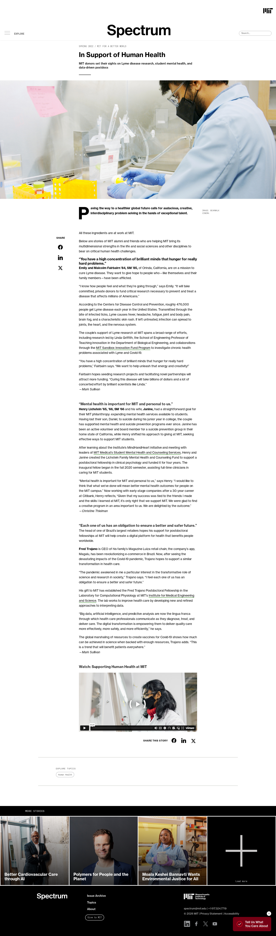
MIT (196, 913)
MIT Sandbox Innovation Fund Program (123, 348)
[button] (34, 850)
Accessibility (231, 913)
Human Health (65, 774)
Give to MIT (95, 917)
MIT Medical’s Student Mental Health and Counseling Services (137, 452)
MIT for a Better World (111, 46)
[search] (255, 33)
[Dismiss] (269, 913)
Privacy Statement (211, 913)
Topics (91, 902)
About (91, 909)
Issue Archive (96, 896)
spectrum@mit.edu (195, 908)
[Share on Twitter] (60, 268)
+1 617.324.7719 (217, 908)
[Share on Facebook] (60, 247)
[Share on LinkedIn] (60, 257)
